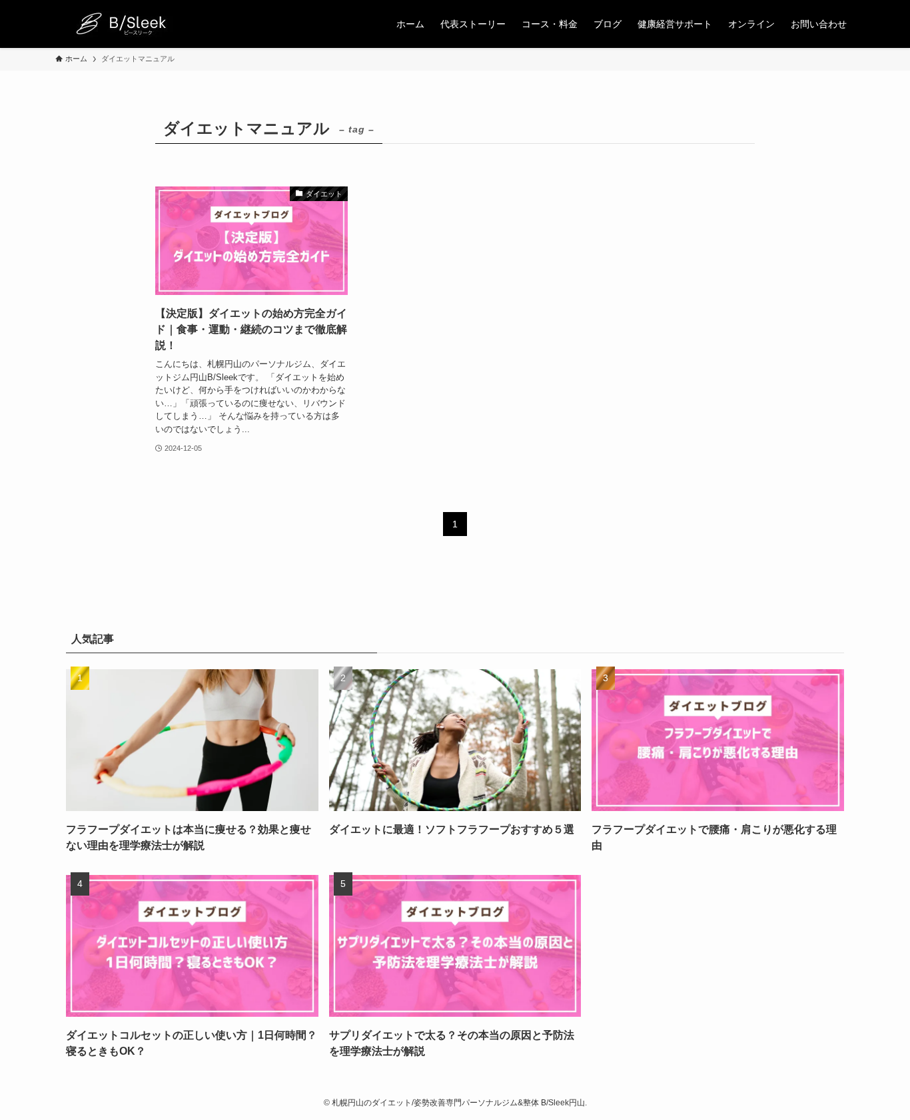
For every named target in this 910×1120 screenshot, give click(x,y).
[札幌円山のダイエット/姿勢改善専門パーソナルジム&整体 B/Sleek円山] (119, 24)
